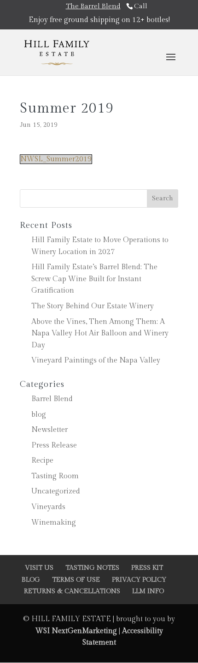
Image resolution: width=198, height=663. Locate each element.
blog (38, 414)
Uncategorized (55, 491)
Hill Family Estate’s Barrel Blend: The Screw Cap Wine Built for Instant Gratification (94, 279)
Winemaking (53, 522)
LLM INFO (148, 591)
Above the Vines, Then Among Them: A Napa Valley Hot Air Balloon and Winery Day (100, 333)
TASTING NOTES (92, 568)
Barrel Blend (52, 399)
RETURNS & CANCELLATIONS (72, 591)
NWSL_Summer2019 (56, 159)
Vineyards (48, 507)
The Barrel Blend (93, 6)
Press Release (54, 445)
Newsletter (49, 429)
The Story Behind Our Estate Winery (92, 306)
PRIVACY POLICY (139, 580)
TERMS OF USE (76, 580)
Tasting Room (55, 476)
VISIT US (39, 568)
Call (140, 6)
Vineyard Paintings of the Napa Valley (95, 360)
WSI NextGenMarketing (77, 631)
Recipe (42, 460)
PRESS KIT (147, 568)
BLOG (31, 580)
